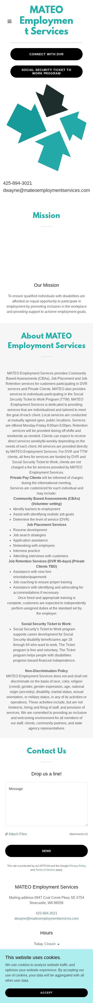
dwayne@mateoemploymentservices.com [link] (46, 190)
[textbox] (46, 804)
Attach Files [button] (18, 834)
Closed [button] (49, 944)
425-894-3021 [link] (17, 183)
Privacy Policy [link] (77, 865)
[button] (11, 21)
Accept (46, 992)
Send (46, 851)
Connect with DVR (46, 54)
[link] (46, 33)
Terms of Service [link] (45, 869)
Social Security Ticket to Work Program (47, 71)
